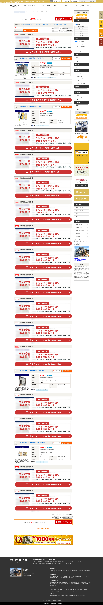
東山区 (65, 576)
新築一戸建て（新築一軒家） (28, 24)
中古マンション (49, 24)
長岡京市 (52, 577)
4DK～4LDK (80, 80)
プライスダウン (59, 571)
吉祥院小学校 (53, 585)
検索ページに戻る (82, 17)
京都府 (78, 24)
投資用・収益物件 (62, 24)
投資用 (79, 51)
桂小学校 (68, 583)
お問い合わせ (89, 6)
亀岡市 (69, 577)
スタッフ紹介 (64, 6)
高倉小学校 (59, 582)
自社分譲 (67, 589)
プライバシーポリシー (79, 595)
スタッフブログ (73, 6)
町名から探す (68, 570)
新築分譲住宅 (31, 6)
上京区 (61, 576)
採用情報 (82, 591)
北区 (83, 576)
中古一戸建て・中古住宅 (40, 24)
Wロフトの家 (40, 6)
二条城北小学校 (71, 582)
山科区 (69, 576)
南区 (51, 576)
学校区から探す (62, 570)
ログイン (92, 1)
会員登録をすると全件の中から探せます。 (33, 19)
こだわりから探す (54, 570)
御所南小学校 (53, 582)
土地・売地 (55, 24)
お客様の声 (55, 6)
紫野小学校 (58, 583)
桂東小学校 (73, 583)
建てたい (58, 591)
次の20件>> (69, 30)
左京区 (86, 576)
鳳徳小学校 (63, 583)
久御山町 (65, 577)
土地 (78, 48)
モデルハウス (79, 589)
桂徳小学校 (79, 583)
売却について (73, 589)
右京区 (80, 576)
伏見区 (73, 576)
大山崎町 (60, 577)
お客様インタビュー (61, 589)
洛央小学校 (64, 582)
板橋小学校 (52, 583)
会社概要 (82, 6)
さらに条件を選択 (82, 112)
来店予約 (83, 1)
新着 (54, 571)
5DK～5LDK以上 (81, 83)
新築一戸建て (80, 41)
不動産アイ (79, 233)
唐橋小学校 (84, 583)
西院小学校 (77, 582)
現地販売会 (85, 589)
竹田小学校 (88, 582)
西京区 (76, 576)
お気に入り (66, 1)
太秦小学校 (83, 582)
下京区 (54, 576)
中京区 (58, 576)
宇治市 (72, 577)
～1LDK (79, 73)
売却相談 (48, 6)
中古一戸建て (80, 44)
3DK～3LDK (80, 78)
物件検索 (24, 6)
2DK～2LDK (80, 76)
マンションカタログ (65, 591)
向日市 (56, 577)
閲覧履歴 (75, 1)
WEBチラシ (52, 591)
